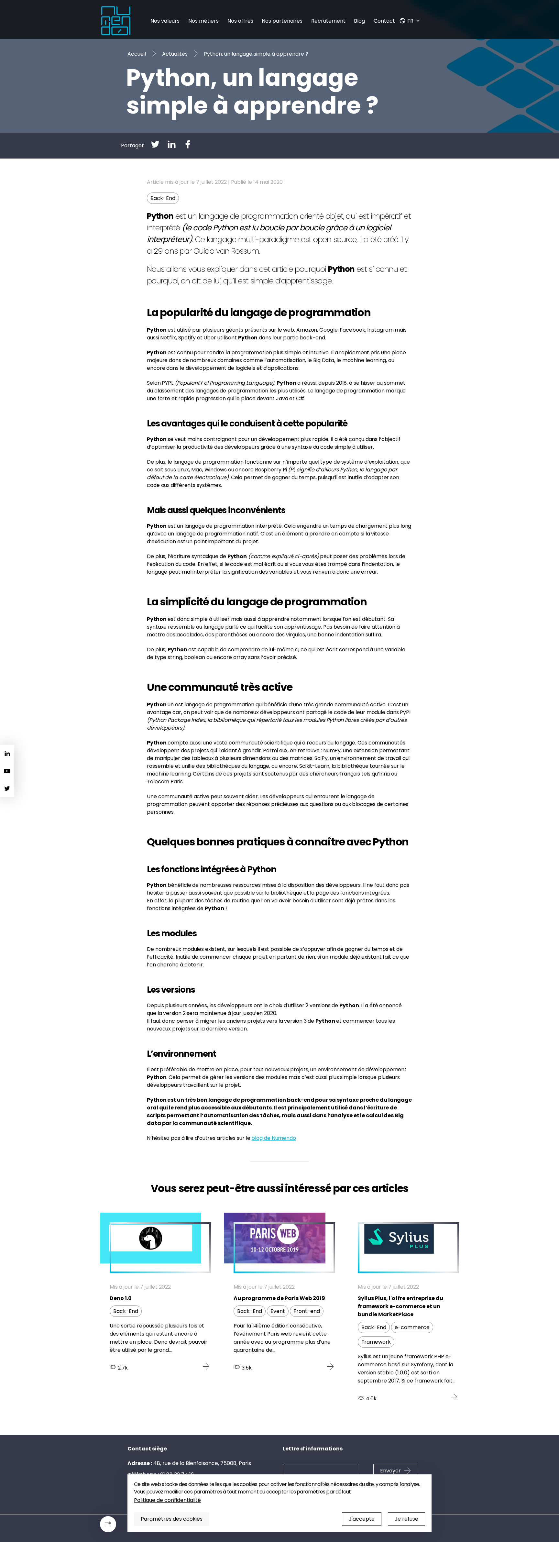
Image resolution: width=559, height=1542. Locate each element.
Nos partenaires (282, 21)
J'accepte (362, 1519)
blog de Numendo (273, 1138)
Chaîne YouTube (7, 771)
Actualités (175, 54)
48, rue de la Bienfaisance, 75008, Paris (202, 1463)
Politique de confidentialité (167, 1500)
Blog (359, 21)
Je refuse (406, 1519)
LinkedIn (7, 753)
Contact (384, 21)
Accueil (136, 54)
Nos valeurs (165, 21)
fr (410, 21)
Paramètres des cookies (172, 1519)
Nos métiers (203, 21)
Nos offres (240, 21)
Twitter (7, 788)
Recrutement (328, 21)
